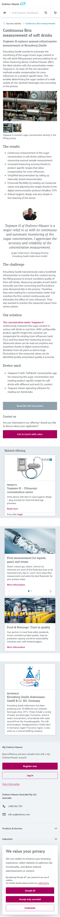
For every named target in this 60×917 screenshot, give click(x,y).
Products (12, 485)
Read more (12, 508)
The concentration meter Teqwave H (23, 322)
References (13, 693)
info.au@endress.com (19, 814)
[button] (30, 766)
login (20, 514)
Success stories (13, 23)
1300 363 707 (15, 806)
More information (16, 584)
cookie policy (43, 883)
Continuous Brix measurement (40, 23)
